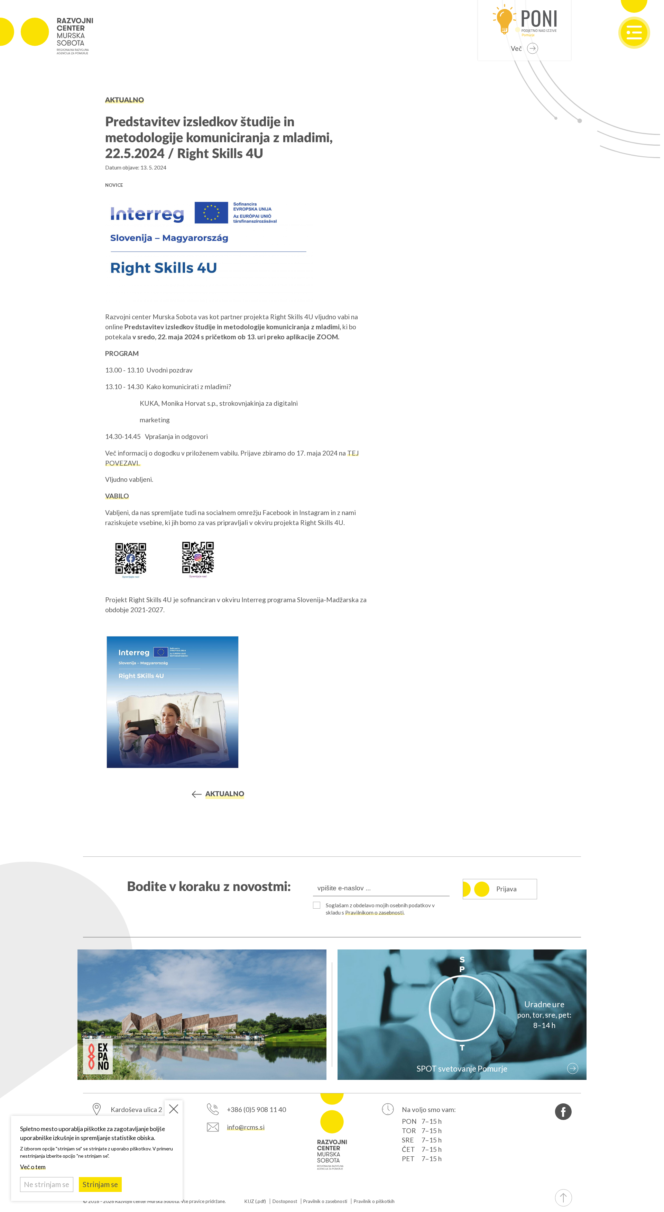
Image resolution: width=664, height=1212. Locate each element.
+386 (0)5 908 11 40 (256, 1109)
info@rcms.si (246, 1127)
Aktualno (124, 100)
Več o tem (33, 1166)
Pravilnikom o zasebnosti (374, 912)
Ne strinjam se (46, 1184)
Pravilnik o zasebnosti (325, 1201)
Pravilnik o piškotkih (374, 1201)
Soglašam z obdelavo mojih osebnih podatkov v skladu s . (380, 909)
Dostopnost (285, 1201)
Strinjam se (100, 1184)
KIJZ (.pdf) (255, 1201)
